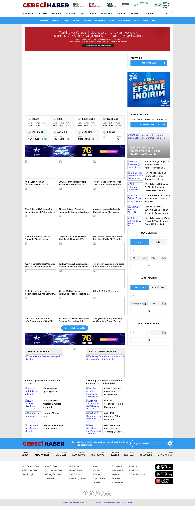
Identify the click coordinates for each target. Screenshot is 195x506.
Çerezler (98, 502)
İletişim (76, 502)
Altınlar (66, 20)
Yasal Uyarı (128, 502)
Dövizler (55, 20)
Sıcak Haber (117, 482)
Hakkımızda (67, 502)
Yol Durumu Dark (29, 470)
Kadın (93, 13)
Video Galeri (117, 470)
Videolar (121, 13)
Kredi (154, 20)
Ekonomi (70, 13)
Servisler (42, 13)
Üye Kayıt (133, 470)
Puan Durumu (97, 454)
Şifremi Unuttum (137, 474)
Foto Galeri (106, 13)
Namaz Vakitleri (42, 454)
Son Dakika (27, 13)
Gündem (56, 13)
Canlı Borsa (43, 20)
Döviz (136, 20)
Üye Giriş (133, 466)
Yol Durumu (146, 454)
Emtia (145, 20)
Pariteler (87, 20)
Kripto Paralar (165, 454)
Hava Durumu (78, 454)
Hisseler (76, 20)
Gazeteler (149, 13)
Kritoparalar (100, 20)
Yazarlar (135, 13)
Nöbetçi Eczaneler (53, 474)
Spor (82, 13)
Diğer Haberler (124, 20)
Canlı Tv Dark (51, 466)
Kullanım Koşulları (115, 502)
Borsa (111, 20)
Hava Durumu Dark (30, 466)
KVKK (104, 502)
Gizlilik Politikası (86, 502)
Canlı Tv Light (28, 474)
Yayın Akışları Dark (53, 470)
